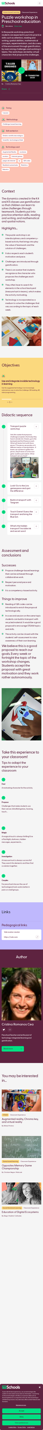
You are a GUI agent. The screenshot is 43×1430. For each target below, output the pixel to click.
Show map (18, 26)
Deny (21, 1417)
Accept (21, 1411)
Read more (8, 1049)
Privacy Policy (22, 1427)
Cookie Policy (12, 1427)
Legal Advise (31, 1427)
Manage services (21, 1405)
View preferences (21, 1423)
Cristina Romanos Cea (13, 84)
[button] (40, 1387)
